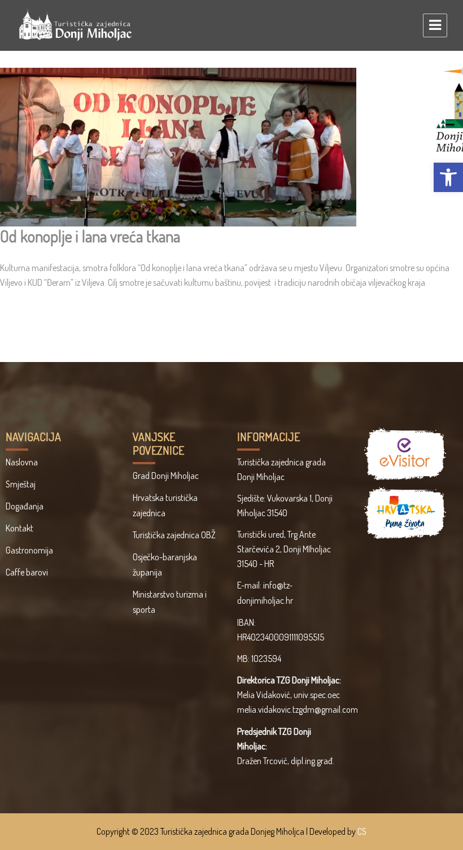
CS (361, 831)
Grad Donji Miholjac (166, 475)
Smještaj (21, 484)
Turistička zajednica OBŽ (174, 534)
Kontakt (19, 528)
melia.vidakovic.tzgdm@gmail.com (297, 709)
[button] (448, 177)
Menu (435, 25)
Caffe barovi (27, 572)
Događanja (24, 506)
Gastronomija (29, 550)
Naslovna (22, 462)
